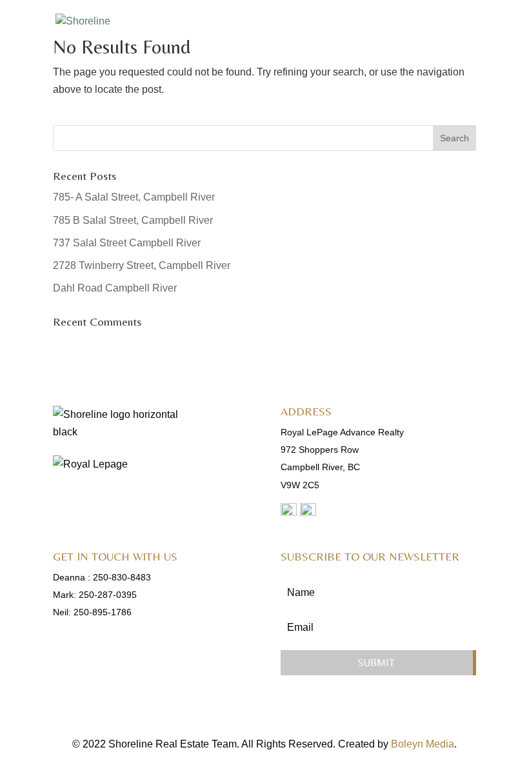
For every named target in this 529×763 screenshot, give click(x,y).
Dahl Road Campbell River (115, 287)
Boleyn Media (422, 743)
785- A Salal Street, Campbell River (134, 197)
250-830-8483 (122, 577)
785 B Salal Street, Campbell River (133, 220)
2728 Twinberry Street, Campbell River (141, 265)
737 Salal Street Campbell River (127, 242)
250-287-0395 (108, 595)
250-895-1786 (103, 612)
